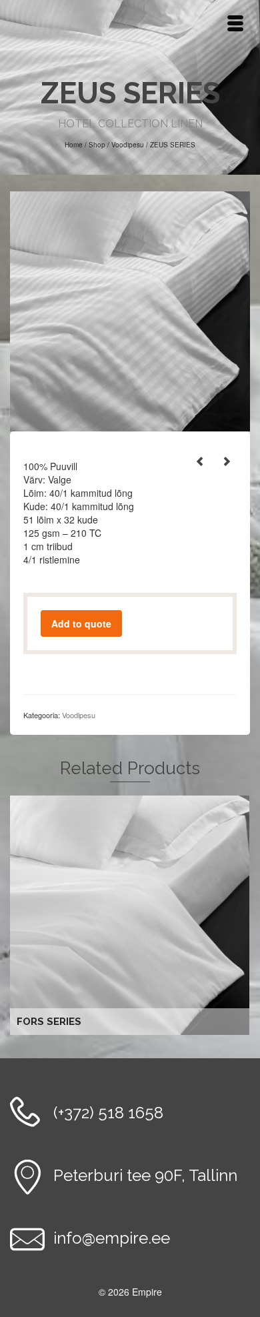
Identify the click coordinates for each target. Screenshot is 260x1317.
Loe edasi (132, 916)
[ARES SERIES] (227, 460)
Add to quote (81, 623)
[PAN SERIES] (200, 460)
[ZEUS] (130, 310)
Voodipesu (78, 715)
